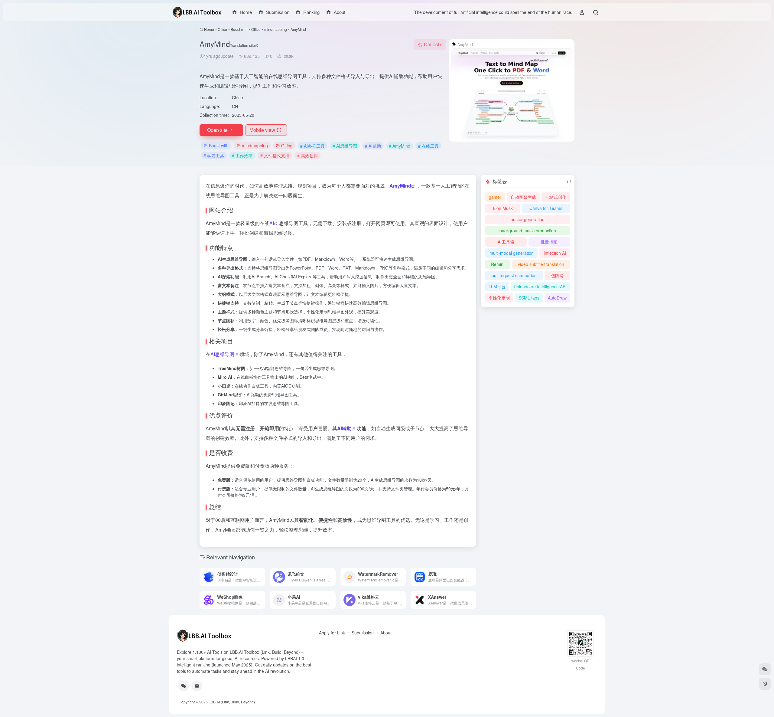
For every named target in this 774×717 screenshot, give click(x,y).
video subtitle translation (541, 264)
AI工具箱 (506, 242)
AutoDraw (557, 298)
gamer (495, 197)
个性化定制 (499, 298)
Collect (433, 44)
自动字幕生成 (523, 197)
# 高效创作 (307, 155)
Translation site (242, 45)
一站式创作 (555, 197)
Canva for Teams (545, 208)
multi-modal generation (511, 253)
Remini (497, 264)
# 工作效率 (242, 155)
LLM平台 (497, 286)
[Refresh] (569, 181)
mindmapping (275, 29)
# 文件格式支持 (274, 155)
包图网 (557, 275)
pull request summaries (514, 275)
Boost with (239, 29)
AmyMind (400, 185)
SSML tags (529, 298)
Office (222, 29)
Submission (363, 633)
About (386, 633)
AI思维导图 (222, 354)
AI (271, 223)
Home (209, 29)
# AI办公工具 (312, 146)
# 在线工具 (428, 146)
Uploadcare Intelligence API (540, 286)
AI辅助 (344, 428)
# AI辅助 (373, 146)
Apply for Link (332, 633)
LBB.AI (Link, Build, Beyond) (232, 701)
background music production (527, 231)
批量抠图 (549, 242)
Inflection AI (555, 253)
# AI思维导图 (345, 146)
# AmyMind (399, 146)
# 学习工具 (213, 155)
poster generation (528, 219)
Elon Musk (503, 208)
